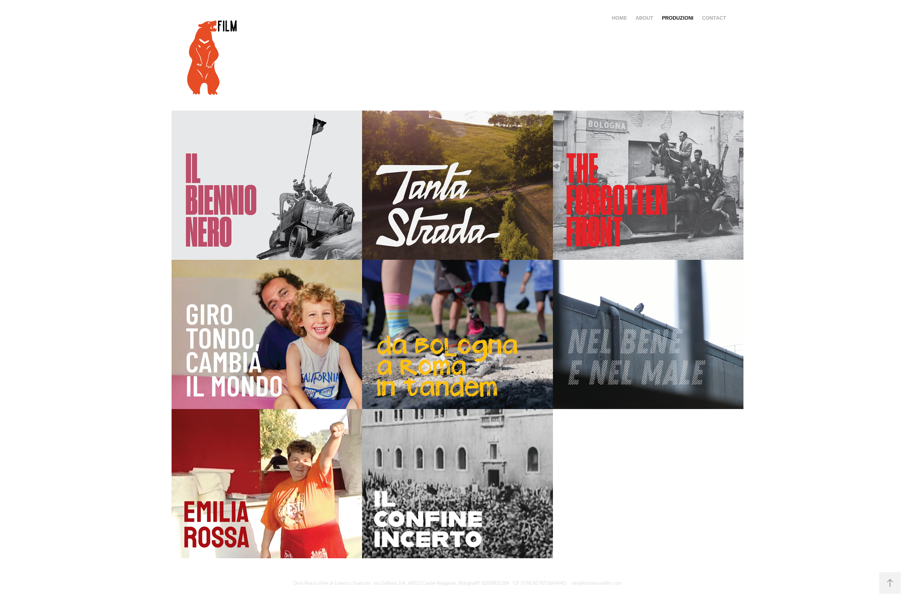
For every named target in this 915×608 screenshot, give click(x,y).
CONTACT (714, 18)
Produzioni (677, 18)
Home (619, 18)
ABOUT (644, 18)
